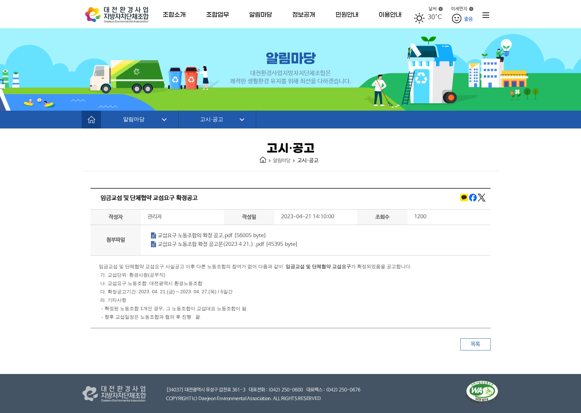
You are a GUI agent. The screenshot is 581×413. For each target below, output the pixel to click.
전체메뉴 (486, 15)
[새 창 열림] (463, 199)
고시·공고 (211, 119)
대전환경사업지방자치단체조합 (118, 14)
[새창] (482, 393)
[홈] (91, 119)
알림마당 (134, 119)
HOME (263, 160)
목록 (475, 344)
